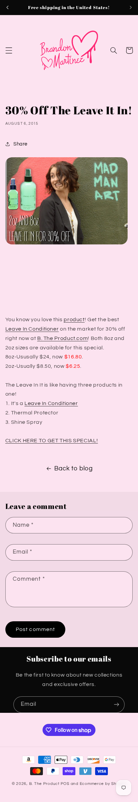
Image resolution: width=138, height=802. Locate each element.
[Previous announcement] (7, 7)
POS (65, 784)
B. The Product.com (62, 338)
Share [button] (20, 144)
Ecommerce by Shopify (103, 784)
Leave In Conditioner (32, 329)
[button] (8, 50)
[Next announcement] (130, 7)
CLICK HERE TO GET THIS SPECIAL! (51, 440)
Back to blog (73, 468)
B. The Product (44, 784)
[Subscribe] (116, 704)
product (74, 319)
